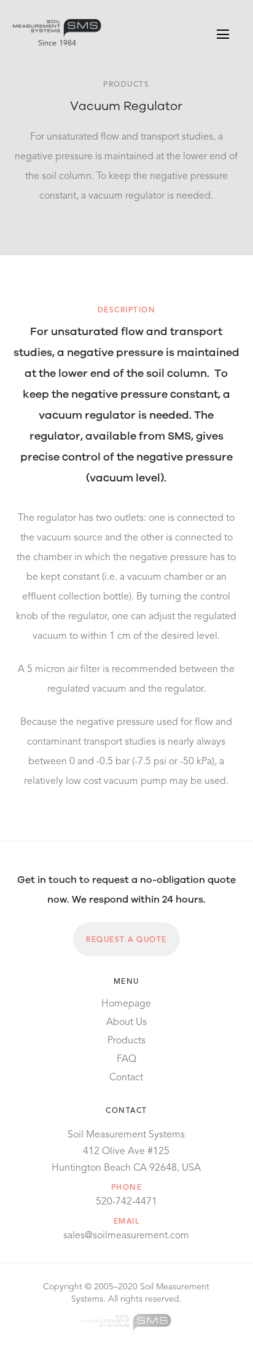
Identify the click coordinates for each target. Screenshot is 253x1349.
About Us (126, 1022)
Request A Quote (126, 940)
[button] (223, 34)
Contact (126, 1078)
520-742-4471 (126, 1202)
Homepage (126, 1004)
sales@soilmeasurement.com (126, 1236)
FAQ (126, 1059)
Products (126, 1041)
